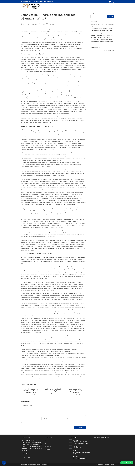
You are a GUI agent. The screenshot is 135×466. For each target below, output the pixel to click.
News (43, 24)
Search (92, 14)
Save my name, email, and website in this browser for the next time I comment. (43, 423)
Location (47, 449)
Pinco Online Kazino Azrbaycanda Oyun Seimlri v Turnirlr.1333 (75, 390)
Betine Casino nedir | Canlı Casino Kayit (53, 390)
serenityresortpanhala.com (80, 458)
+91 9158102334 (31, 1)
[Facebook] (24, 458)
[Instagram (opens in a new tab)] (113, 2)
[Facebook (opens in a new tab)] (110, 2)
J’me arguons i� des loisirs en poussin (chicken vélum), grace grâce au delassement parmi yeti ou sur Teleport (101, 41)
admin (24, 24)
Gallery (47, 443)
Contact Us (48, 446)
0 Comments (51, 24)
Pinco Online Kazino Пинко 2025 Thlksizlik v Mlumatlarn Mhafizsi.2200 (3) (31, 390)
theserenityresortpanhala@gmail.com (44, 1)
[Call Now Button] (4, 463)
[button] (126, 462)
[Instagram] (29, 458)
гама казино (31, 309)
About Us (47, 441)
